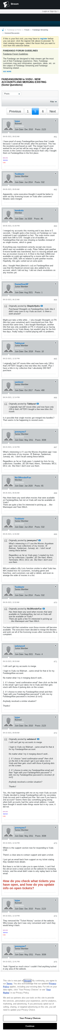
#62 (55, 189)
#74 (55, 916)
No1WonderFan (23, 477)
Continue (30, 1026)
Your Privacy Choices (30, 1018)
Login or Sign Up (49, 11)
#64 (55, 300)
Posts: (38, 129)
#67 (55, 447)
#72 (55, 733)
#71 (55, 662)
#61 (55, 137)
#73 (55, 843)
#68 (55, 493)
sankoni (19, 382)
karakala (19, 210)
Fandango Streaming (40, 30)
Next (53, 111)
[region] (30, 1001)
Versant (27, 980)
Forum (26, 30)
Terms (9, 983)
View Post (42, 306)
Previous (15, 111)
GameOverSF (21, 284)
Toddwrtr (19, 174)
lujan (17, 121)
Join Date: (19, 129)
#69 (55, 534)
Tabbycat (19, 343)
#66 (55, 398)
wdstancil (20, 646)
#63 (55, 226)
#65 (55, 359)
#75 (55, 962)
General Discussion (12, 33)
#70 (55, 603)
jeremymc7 (20, 431)
